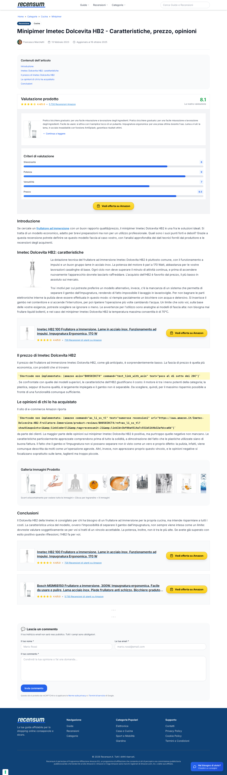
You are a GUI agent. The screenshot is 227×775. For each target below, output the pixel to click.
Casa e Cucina (124, 730)
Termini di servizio (97, 695)
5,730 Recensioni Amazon (62, 104)
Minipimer (56, 16)
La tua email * (122, 641)
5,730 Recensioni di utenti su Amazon (84, 596)
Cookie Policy (173, 735)
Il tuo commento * (30, 654)
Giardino (121, 740)
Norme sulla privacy (77, 695)
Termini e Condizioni (177, 740)
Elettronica (122, 726)
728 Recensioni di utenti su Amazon (83, 340)
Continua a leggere (55, 133)
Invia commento (34, 688)
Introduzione (27, 66)
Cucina (44, 16)
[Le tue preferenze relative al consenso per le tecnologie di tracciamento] (5, 772)
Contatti (169, 726)
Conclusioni (26, 83)
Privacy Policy (173, 730)
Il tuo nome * (27, 641)
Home (21, 16)
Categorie (32, 16)
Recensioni (99, 4)
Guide (83, 4)
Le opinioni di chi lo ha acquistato (37, 79)
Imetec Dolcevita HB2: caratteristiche (40, 70)
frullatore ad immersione (52, 228)
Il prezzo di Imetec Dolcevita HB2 (38, 75)
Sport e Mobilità (125, 735)
